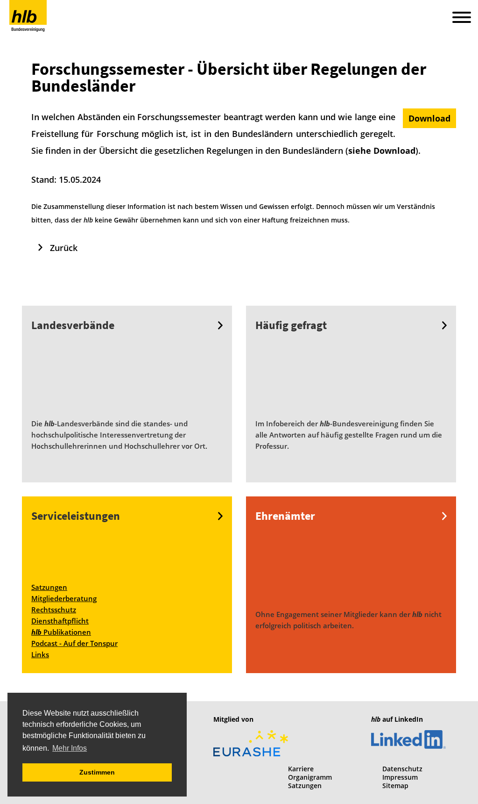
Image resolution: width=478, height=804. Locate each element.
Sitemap (395, 785)
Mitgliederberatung (64, 598)
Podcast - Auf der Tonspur (74, 643)
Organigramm (310, 777)
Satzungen (49, 587)
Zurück (63, 247)
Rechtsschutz (53, 609)
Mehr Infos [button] (69, 748)
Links (40, 654)
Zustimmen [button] (97, 772)
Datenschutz (402, 768)
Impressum (400, 777)
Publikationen (61, 632)
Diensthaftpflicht (60, 620)
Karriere (301, 768)
